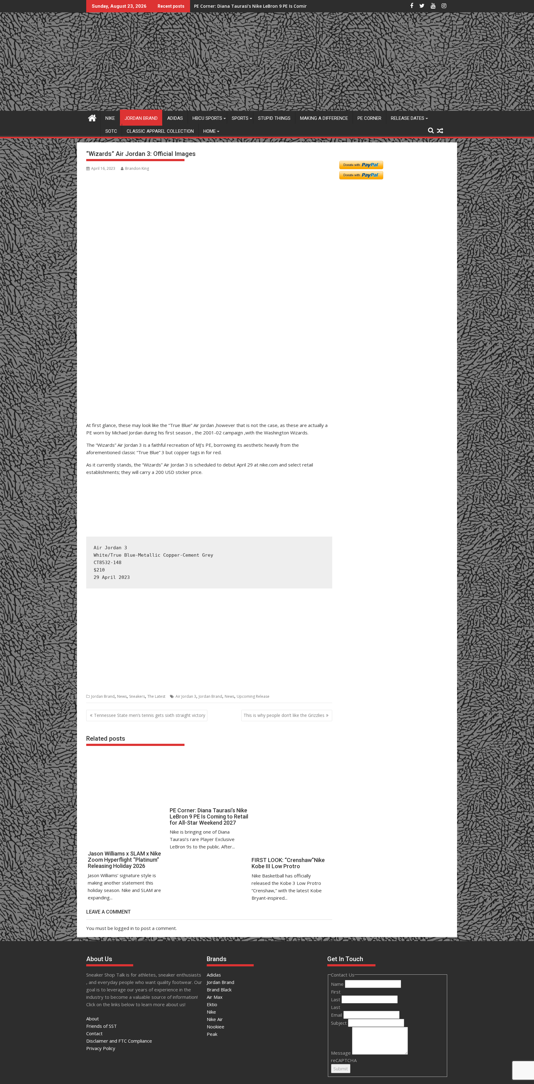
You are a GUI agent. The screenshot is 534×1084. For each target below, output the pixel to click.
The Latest (156, 696)
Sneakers (137, 696)
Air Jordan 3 (186, 696)
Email (337, 1015)
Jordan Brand (141, 118)
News (122, 696)
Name (338, 984)
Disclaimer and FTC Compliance (119, 1041)
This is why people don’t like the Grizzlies (284, 715)
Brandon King (137, 168)
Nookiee (215, 1026)
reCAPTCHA (344, 1060)
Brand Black (219, 989)
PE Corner (369, 118)
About (92, 1018)
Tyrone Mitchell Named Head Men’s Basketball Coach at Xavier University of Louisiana (287, 6)
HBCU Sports (207, 118)
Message (341, 1053)
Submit (340, 1068)
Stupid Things (274, 118)
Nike (110, 118)
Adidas (175, 118)
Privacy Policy (100, 1048)
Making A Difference (324, 118)
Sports (240, 118)
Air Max (214, 997)
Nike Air (215, 1019)
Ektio (212, 1004)
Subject (339, 1023)
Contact (94, 1033)
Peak (212, 1034)
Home (209, 131)
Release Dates (407, 118)
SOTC (111, 131)
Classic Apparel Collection (160, 131)
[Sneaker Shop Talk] (92, 117)
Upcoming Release (253, 696)
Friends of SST (101, 1026)
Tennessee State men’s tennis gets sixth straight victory (149, 715)
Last (336, 999)
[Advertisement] (116, 389)
